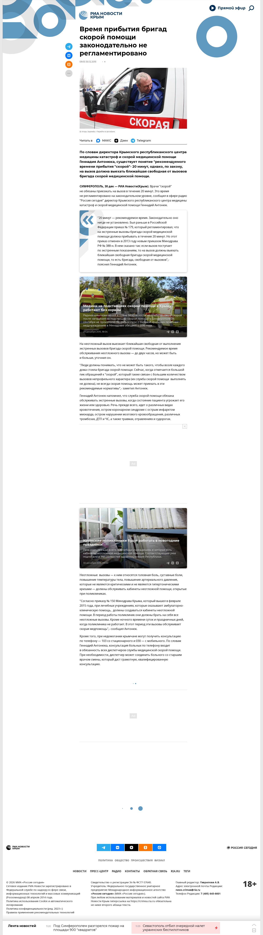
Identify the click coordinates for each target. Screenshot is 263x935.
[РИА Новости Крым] (100, 15)
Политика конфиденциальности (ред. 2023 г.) (34, 909)
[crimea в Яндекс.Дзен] (131, 847)
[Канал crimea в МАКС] (159, 847)
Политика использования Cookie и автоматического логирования (39, 903)
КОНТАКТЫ (132, 872)
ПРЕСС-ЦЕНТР (99, 872)
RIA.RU (175, 872)
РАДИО (116, 872)
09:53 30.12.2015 (88, 61)
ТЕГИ (187, 872)
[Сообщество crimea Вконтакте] (117, 847)
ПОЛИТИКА (105, 861)
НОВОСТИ (79, 872)
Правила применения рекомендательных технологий (40, 913)
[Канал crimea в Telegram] (103, 847)
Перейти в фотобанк (106, 131)
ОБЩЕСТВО (122, 861)
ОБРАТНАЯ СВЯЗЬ (155, 872)
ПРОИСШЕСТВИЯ (142, 861)
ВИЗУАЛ (159, 861)
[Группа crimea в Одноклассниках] (145, 847)
